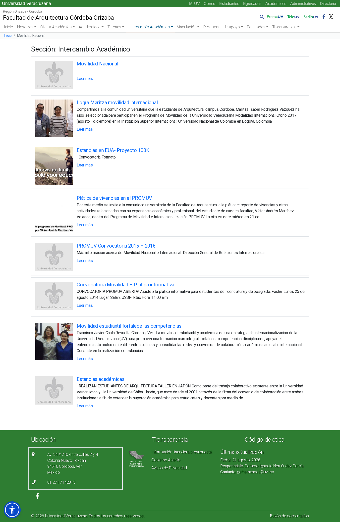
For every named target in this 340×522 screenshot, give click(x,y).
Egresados (252, 3)
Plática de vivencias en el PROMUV (114, 198)
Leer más (85, 78)
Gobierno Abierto (165, 460)
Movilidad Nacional (97, 64)
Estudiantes (229, 3)
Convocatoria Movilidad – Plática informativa (125, 285)
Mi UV (194, 3)
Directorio (328, 3)
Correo (209, 3)
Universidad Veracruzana (26, 3)
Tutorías (114, 27)
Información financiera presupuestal (181, 452)
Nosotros (25, 27)
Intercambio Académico (149, 27)
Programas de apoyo (221, 27)
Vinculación (186, 27)
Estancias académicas (100, 379)
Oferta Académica (56, 27)
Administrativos (303, 3)
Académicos (275, 3)
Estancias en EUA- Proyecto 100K (113, 150)
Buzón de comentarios (289, 516)
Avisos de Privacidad (169, 468)
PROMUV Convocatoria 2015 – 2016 (116, 246)
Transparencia (284, 27)
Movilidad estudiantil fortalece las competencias (129, 326)
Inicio (8, 27)
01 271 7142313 (61, 482)
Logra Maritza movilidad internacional (117, 102)
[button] (261, 17)
